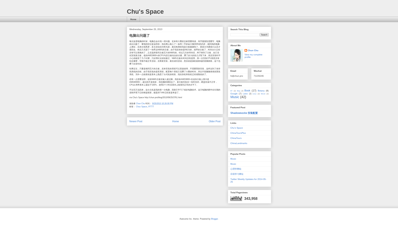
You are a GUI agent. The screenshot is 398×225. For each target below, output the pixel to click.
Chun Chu (253, 50)
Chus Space (141, 106)
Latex (245, 94)
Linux (254, 94)
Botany (261, 90)
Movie (263, 94)
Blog (238, 91)
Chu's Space (145, 11)
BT (231, 91)
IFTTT (151, 106)
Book (247, 90)
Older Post (214, 121)
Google (234, 93)
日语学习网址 (236, 174)
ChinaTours (236, 138)
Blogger (214, 219)
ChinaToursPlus (238, 133)
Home (133, 19)
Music (234, 97)
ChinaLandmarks (238, 143)
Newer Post (135, 121)
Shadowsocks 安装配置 (244, 112)
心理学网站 (235, 169)
